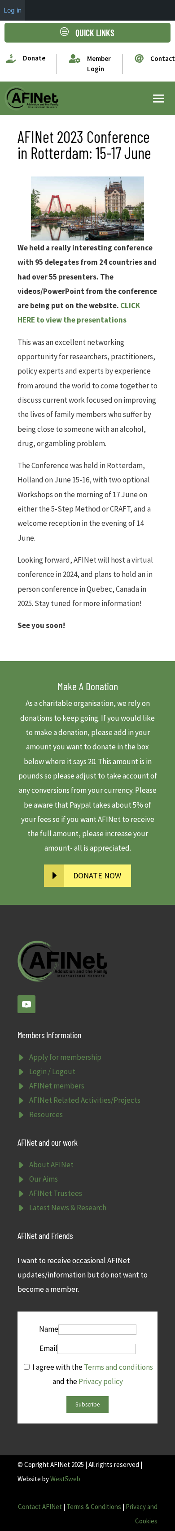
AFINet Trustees (55, 1193)
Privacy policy (101, 1381)
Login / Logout (52, 1071)
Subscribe (87, 1404)
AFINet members (56, 1086)
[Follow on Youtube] (26, 1004)
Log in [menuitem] (13, 10)
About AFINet (51, 1165)
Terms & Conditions (93, 1506)
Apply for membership (65, 1057)
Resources (46, 1114)
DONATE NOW (97, 875)
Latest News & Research (67, 1208)
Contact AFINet (40, 1506)
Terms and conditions (118, 1367)
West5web (65, 1479)
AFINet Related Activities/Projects (84, 1100)
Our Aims (43, 1179)
